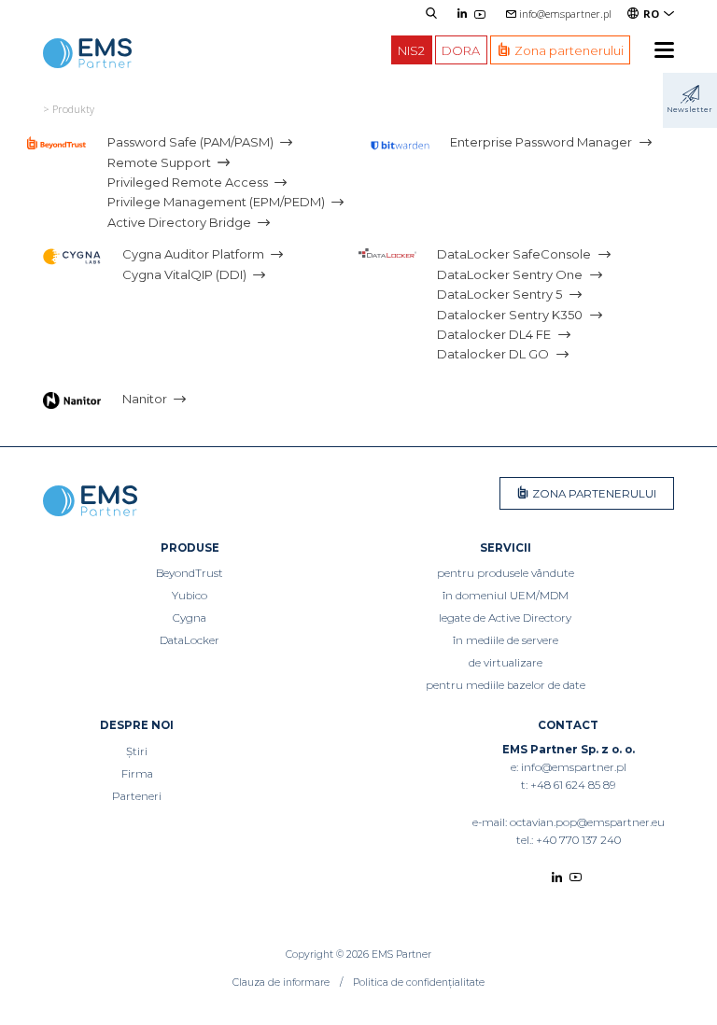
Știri (137, 751)
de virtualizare (505, 662)
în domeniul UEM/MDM (506, 595)
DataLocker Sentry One (510, 274)
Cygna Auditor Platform (193, 254)
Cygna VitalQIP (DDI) (184, 274)
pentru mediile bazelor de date (505, 685)
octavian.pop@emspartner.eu (587, 822)
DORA (461, 49)
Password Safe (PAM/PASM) (190, 141)
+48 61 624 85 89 (572, 785)
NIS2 (411, 49)
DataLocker (189, 640)
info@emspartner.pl (565, 14)
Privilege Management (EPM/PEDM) (216, 202)
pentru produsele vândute (505, 573)
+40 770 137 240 (578, 840)
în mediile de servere (505, 640)
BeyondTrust (189, 573)
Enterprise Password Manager (541, 141)
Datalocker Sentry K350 (510, 314)
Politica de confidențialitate (419, 982)
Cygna (189, 618)
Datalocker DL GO (493, 354)
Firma (137, 773)
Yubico (189, 595)
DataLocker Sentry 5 (499, 294)
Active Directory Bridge (179, 222)
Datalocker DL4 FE (494, 334)
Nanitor (144, 398)
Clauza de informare (281, 982)
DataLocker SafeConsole (514, 254)
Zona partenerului (592, 493)
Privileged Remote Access (187, 182)
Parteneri (137, 796)
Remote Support (159, 162)
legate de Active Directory (505, 618)
